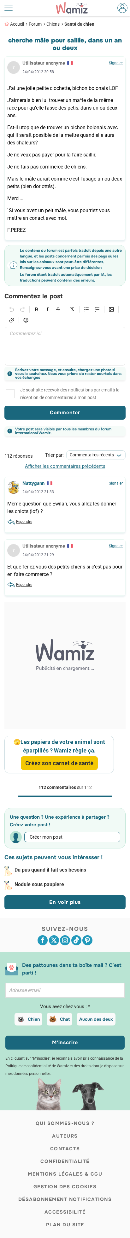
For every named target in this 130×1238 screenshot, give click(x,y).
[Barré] (58, 309)
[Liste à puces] (86, 309)
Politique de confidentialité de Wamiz (37, 1066)
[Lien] (12, 320)
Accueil (17, 24)
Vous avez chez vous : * (65, 1006)
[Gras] (37, 309)
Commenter (65, 412)
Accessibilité (65, 1212)
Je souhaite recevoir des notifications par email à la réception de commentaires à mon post (70, 393)
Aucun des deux (96, 1019)
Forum (35, 24)
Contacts (65, 1149)
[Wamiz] (75, 8)
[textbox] (65, 346)
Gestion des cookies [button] (65, 1187)
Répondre (24, 521)
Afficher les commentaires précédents (65, 466)
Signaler (116, 63)
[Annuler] (12, 309)
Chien (34, 1019)
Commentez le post (33, 296)
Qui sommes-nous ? (65, 1123)
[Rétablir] (22, 309)
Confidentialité (65, 1161)
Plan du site (65, 1225)
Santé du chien (79, 24)
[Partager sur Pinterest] (87, 940)
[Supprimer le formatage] (72, 309)
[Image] (111, 309)
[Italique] (47, 309)
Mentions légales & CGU (65, 1174)
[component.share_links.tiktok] (76, 940)
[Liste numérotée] (97, 309)
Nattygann (33, 483)
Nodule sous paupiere (39, 884)
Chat (65, 1019)
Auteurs (65, 1136)
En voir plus (65, 902)
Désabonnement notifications (65, 1199)
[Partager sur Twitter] (54, 940)
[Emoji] (26, 320)
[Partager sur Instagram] (65, 940)
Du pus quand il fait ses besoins (50, 870)
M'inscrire (65, 1042)
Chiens (53, 24)
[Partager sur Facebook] (43, 940)
